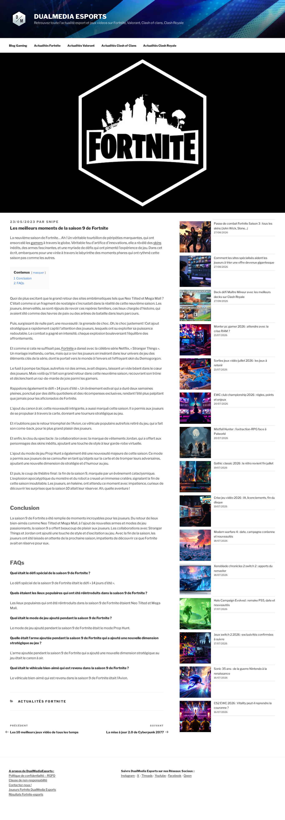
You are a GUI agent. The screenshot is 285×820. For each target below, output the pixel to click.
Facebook (174, 775)
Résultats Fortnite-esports (26, 794)
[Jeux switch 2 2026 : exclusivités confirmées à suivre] (195, 648)
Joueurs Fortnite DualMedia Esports (32, 789)
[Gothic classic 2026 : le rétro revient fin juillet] (195, 477)
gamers (37, 243)
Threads (147, 775)
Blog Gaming (18, 45)
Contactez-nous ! (20, 785)
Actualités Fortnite (47, 45)
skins (157, 243)
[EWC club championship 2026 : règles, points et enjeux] (195, 408)
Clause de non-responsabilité (28, 780)
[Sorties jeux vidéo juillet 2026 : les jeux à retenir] (195, 374)
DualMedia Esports (70, 16)
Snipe (52, 222)
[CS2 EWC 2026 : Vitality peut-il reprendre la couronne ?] (195, 717)
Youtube (160, 775)
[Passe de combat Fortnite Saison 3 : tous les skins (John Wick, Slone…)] (195, 237)
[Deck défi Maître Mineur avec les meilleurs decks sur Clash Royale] (195, 306)
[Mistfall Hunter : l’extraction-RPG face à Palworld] (195, 443)
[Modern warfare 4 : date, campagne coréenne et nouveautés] (195, 546)
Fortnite (67, 348)
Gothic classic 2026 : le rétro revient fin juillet (243, 463)
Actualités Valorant (81, 45)
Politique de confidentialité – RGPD (32, 775)
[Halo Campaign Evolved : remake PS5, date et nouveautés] (195, 614)
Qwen (188, 775)
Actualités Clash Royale (159, 45)
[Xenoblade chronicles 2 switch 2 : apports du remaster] (195, 580)
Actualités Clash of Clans (118, 45)
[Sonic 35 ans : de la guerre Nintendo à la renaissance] (195, 682)
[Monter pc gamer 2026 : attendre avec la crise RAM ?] (195, 340)
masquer (38, 272)
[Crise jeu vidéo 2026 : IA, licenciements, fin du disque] (195, 511)
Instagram (128, 775)
